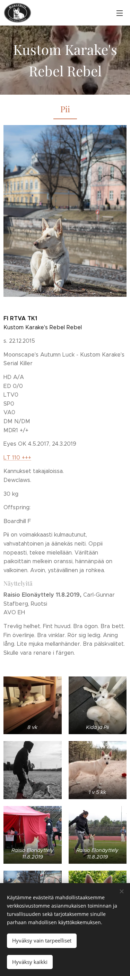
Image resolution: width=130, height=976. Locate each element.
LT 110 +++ (17, 457)
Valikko (120, 13)
